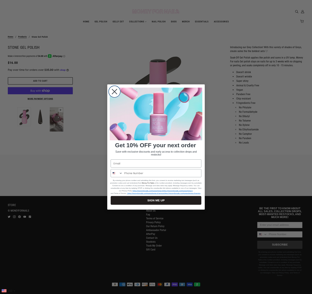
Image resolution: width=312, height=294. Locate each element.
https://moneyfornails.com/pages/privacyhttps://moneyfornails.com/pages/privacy (163, 191)
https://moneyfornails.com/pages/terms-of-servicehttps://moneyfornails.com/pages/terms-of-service (164, 193)
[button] (156, 114)
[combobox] (117, 173)
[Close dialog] (114, 92)
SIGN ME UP (156, 200)
